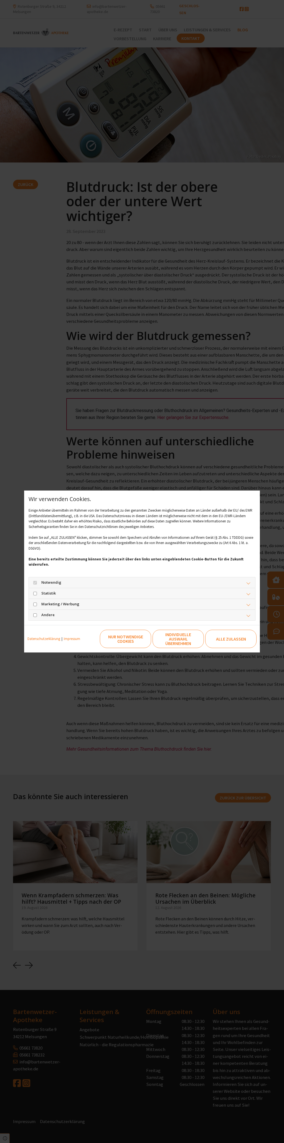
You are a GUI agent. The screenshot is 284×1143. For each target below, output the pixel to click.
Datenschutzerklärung (43, 638)
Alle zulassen (231, 639)
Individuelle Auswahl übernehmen (178, 639)
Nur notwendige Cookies (125, 639)
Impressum (72, 638)
